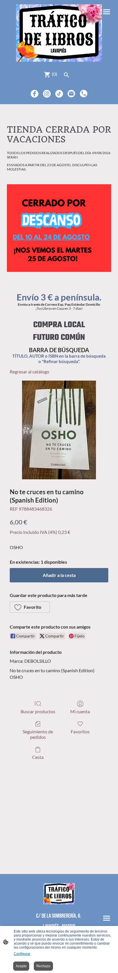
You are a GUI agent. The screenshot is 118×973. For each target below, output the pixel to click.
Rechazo (43, 966)
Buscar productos (38, 711)
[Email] (71, 94)
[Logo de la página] (59, 33)
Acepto (21, 966)
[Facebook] (34, 94)
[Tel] (84, 94)
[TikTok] (59, 94)
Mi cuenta (80, 711)
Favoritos (80, 731)
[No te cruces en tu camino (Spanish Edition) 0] (59, 430)
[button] (30, 607)
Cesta (38, 757)
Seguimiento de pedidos (38, 734)
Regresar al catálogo (29, 371)
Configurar (22, 954)
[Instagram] (47, 94)
